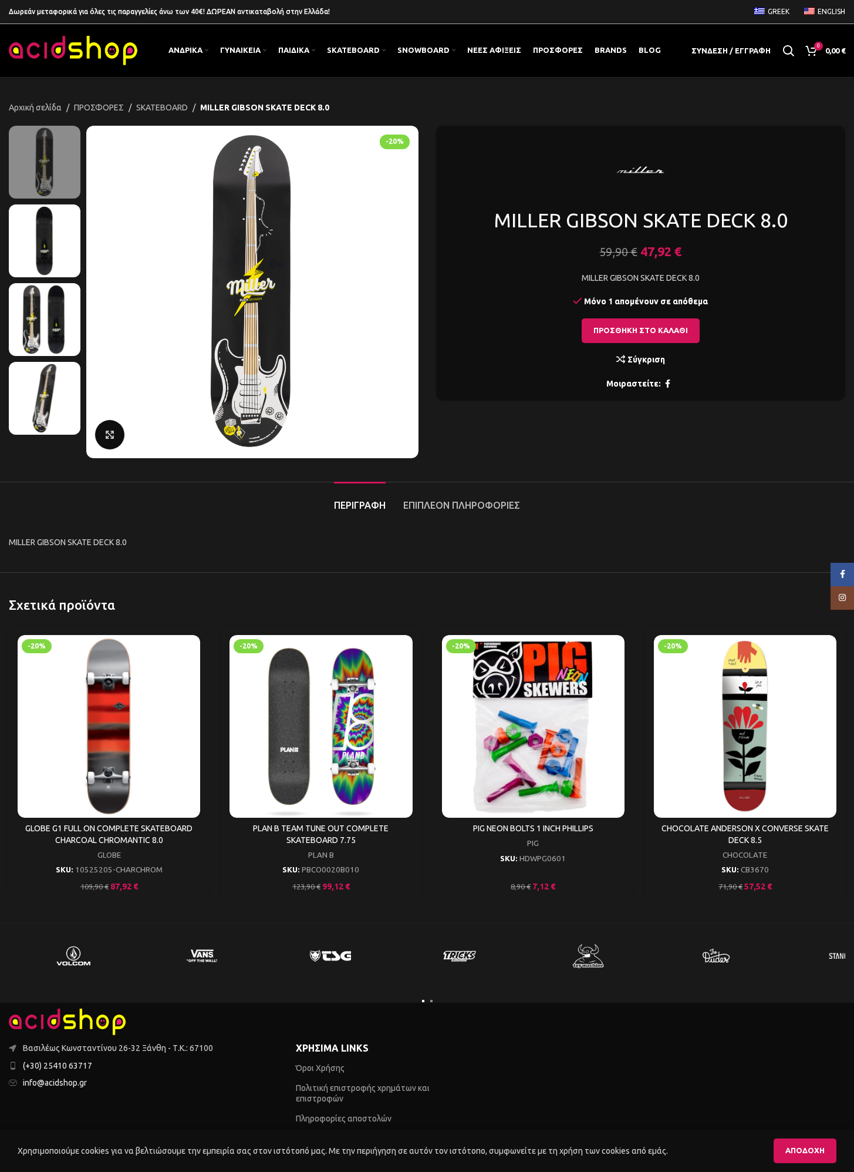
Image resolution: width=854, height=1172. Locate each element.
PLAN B (321, 855)
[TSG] (330, 956)
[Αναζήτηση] (788, 50)
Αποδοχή (805, 1150)
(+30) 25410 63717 (57, 1065)
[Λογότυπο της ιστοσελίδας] (73, 50)
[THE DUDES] (716, 956)
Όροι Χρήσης (320, 1068)
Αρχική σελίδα (35, 107)
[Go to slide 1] (423, 1001)
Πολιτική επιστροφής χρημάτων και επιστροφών (363, 1093)
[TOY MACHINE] (588, 956)
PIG (533, 843)
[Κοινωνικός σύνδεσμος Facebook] (668, 384)
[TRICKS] (459, 956)
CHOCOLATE (745, 855)
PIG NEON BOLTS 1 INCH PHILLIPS (533, 828)
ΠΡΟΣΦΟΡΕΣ (99, 107)
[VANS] (201, 956)
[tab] (360, 500)
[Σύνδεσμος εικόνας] (67, 1021)
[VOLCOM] (73, 956)
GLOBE (109, 855)
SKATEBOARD (162, 107)
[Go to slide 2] (431, 1001)
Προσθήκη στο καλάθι (640, 330)
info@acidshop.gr (55, 1082)
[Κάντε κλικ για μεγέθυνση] (109, 434)
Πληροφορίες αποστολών (343, 1118)
